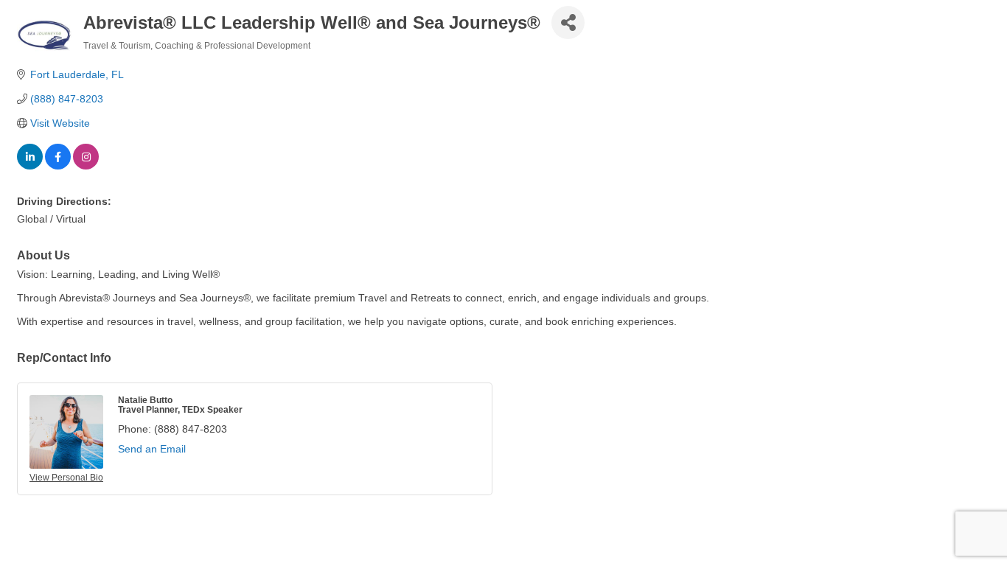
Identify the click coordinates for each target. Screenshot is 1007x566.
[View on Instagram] (86, 166)
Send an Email (152, 449)
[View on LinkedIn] (30, 166)
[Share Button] (568, 22)
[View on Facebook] (58, 166)
